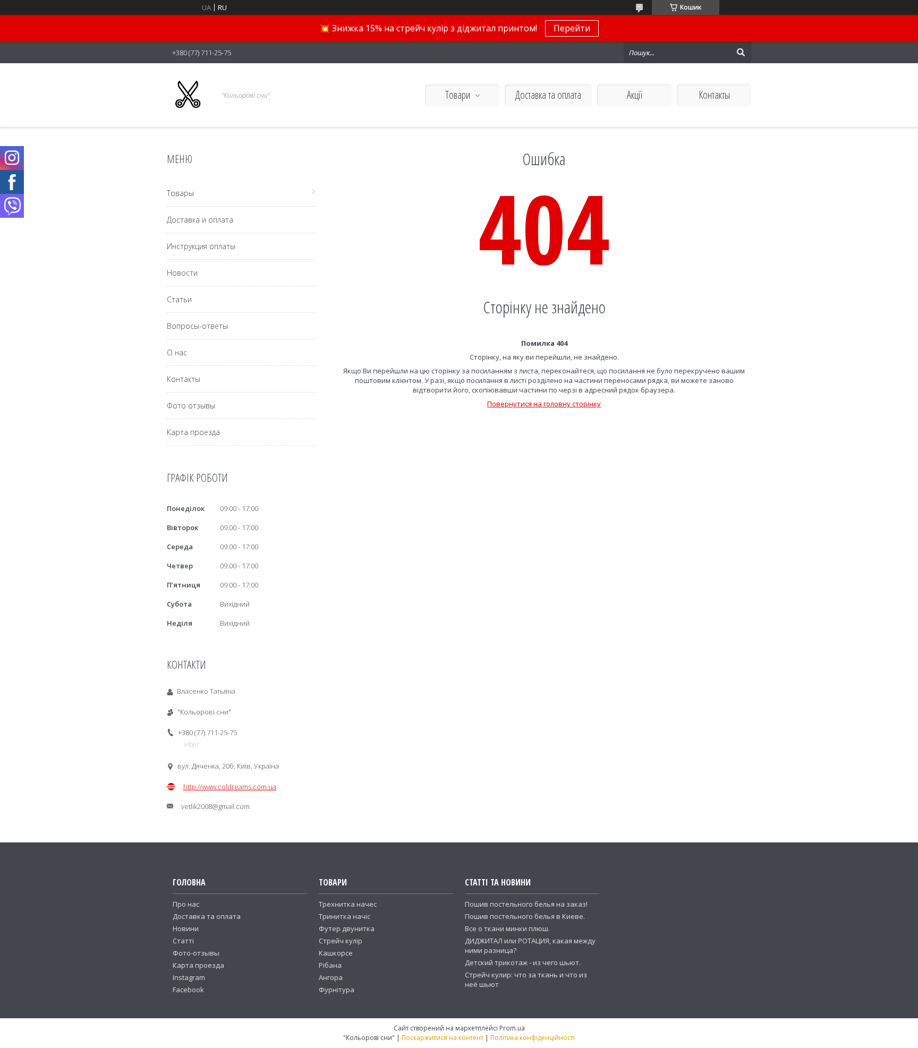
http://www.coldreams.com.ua (229, 786)
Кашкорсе (336, 953)
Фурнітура (336, 989)
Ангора (331, 977)
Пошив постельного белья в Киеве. (525, 916)
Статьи (179, 299)
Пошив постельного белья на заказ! (526, 904)
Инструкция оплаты (201, 246)
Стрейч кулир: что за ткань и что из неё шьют (526, 979)
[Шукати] (740, 52)
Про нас (186, 904)
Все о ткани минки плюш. (507, 928)
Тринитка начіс (344, 916)
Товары (180, 193)
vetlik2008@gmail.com (215, 806)
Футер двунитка (347, 928)
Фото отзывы (191, 406)
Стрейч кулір (340, 940)
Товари (457, 95)
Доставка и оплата (200, 220)
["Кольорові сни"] (188, 95)
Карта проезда (193, 432)
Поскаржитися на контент (442, 1037)
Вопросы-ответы (197, 326)
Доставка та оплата (548, 95)
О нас (177, 352)
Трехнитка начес (348, 904)
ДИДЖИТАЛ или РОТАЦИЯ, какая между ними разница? (530, 945)
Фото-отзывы (196, 953)
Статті (183, 940)
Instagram (189, 977)
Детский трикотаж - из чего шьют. (523, 962)
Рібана (330, 965)
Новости (182, 273)
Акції (634, 95)
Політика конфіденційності (532, 1037)
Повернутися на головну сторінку (544, 403)
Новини (186, 928)
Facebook (188, 989)
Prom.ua (512, 1028)
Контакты (714, 95)
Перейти (572, 28)
